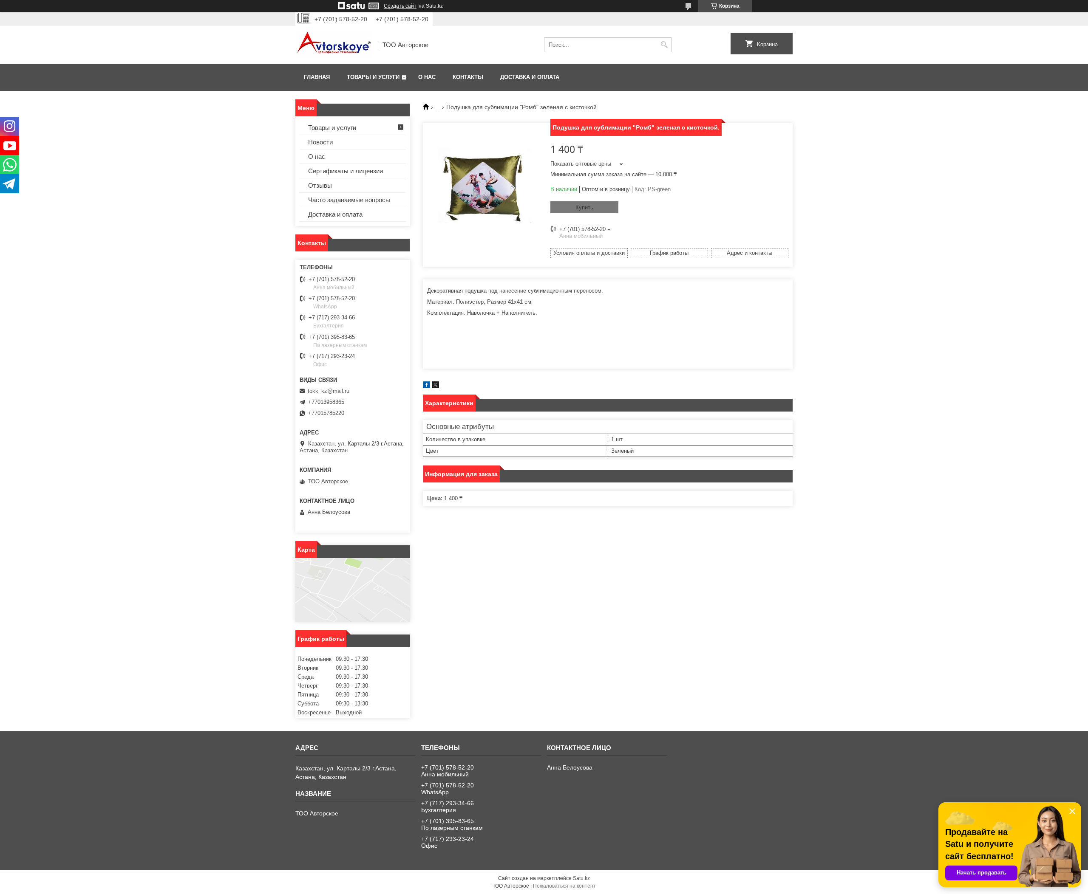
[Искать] (664, 44)
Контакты (468, 77)
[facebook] (426, 386)
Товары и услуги (373, 77)
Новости (320, 142)
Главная (317, 77)
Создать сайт (400, 6)
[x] (435, 386)
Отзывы (320, 185)
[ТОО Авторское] (333, 44)
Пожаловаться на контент (564, 886)
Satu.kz (581, 878)
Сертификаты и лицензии (345, 171)
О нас (427, 77)
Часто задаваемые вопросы (349, 199)
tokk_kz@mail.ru (328, 391)
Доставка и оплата (529, 77)
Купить (584, 207)
